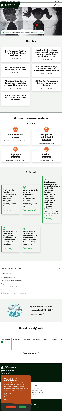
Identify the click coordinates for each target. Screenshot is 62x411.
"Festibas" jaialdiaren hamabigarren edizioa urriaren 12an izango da (15, 83)
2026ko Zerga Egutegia (46, 143)
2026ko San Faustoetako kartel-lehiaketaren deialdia (46, 83)
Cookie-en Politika (38, 390)
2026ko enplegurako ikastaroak (15, 160)
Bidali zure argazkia (38, 32)
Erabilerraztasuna (37, 394)
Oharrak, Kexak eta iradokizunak (11, 280)
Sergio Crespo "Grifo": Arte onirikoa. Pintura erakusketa (15, 53)
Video (6, 397)
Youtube (35, 404)
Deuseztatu (11, 407)
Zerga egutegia (5, 284)
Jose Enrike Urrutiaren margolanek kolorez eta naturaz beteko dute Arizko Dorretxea (46, 53)
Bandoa (6, 210)
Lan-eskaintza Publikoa (8, 287)
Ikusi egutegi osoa (31, 353)
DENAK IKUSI (31, 123)
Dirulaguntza (29, 210)
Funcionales (8, 393)
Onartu (22, 407)
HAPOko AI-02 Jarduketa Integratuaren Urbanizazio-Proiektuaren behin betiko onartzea (30, 237)
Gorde (6, 399)
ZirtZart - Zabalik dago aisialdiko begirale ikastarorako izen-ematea (46, 68)
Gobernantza (15, 134)
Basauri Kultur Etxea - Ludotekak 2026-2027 (15, 68)
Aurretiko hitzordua (7, 290)
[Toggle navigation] (59, 5)
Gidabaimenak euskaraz (46, 160)
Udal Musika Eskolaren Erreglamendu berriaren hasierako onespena (9, 195)
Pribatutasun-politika (38, 392)
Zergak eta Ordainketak (46, 135)
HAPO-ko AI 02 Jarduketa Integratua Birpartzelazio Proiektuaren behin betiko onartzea (10, 237)
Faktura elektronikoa (7, 277)
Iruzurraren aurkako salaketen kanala (15, 141)
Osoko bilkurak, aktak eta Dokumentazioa (13, 293)
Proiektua (7, 248)
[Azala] (9, 4)
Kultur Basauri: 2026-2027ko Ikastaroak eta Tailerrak (15, 97)
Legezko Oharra (37, 388)
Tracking (7, 395)
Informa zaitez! (37, 314)
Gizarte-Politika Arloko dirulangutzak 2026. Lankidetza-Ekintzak (31, 195)
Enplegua (15, 154)
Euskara (57, 1)
